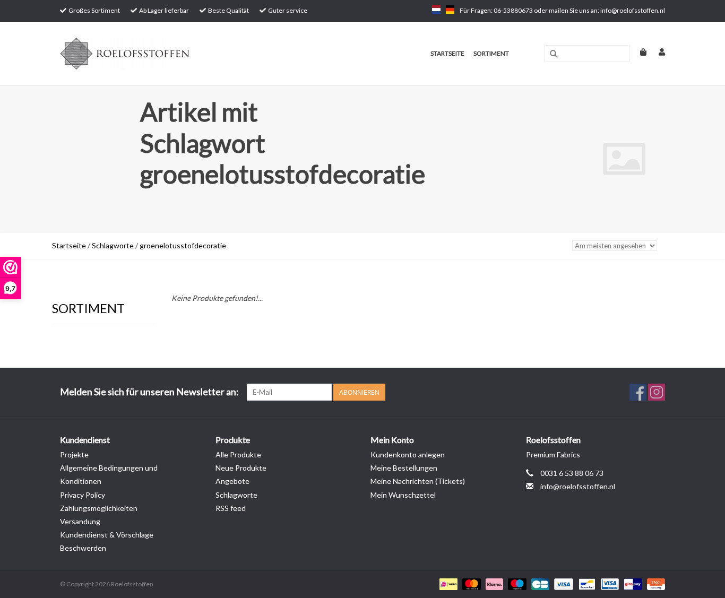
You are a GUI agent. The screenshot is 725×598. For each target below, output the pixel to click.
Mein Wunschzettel (403, 494)
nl (436, 9)
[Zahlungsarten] (447, 584)
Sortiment (491, 53)
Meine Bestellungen (403, 467)
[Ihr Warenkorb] (638, 51)
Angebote (232, 481)
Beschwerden (83, 547)
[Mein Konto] (656, 51)
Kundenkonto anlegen (407, 454)
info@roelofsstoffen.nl (577, 486)
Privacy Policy (82, 494)
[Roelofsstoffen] (167, 54)
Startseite (447, 53)
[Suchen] (554, 54)
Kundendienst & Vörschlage (106, 534)
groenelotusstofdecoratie (183, 245)
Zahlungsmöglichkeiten (98, 508)
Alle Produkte (238, 454)
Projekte (74, 454)
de (450, 9)
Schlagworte (113, 245)
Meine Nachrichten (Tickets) (417, 481)
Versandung (80, 521)
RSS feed (230, 508)
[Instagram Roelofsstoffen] (656, 392)
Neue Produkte (240, 467)
